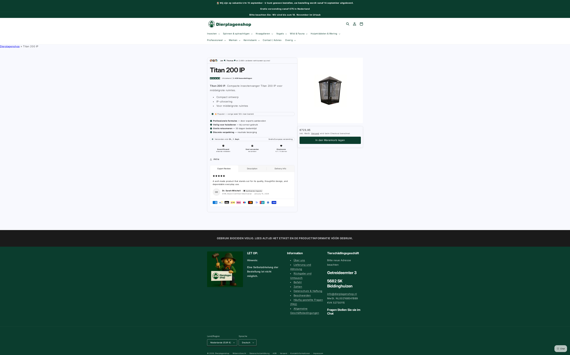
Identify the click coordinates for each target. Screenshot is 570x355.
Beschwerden (302, 295)
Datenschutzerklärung (260, 353)
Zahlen (298, 286)
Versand (315, 133)
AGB (275, 353)
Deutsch (246, 342)
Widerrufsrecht (239, 353)
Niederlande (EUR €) (220, 342)
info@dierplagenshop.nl (342, 293)
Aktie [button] (216, 159)
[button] (213, 34)
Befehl (298, 282)
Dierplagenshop (10, 46)
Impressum (318, 353)
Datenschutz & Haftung (308, 290)
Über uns (299, 260)
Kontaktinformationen (300, 353)
